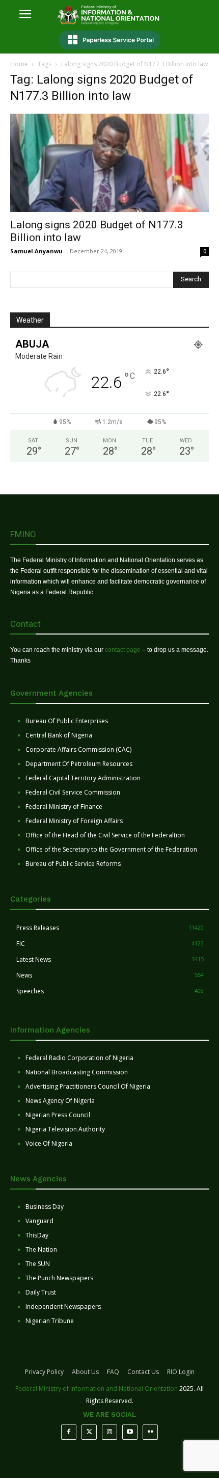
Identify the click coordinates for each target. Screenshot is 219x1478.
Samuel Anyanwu (36, 251)
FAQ (113, 1371)
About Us (85, 1371)
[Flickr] (150, 1432)
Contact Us (143, 1371)
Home (19, 64)
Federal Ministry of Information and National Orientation (96, 1388)
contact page (123, 649)
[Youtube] (130, 1432)
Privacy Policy (44, 1371)
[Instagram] (109, 1432)
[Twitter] (89, 1432)
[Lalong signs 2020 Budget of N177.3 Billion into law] (109, 163)
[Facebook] (68, 1432)
